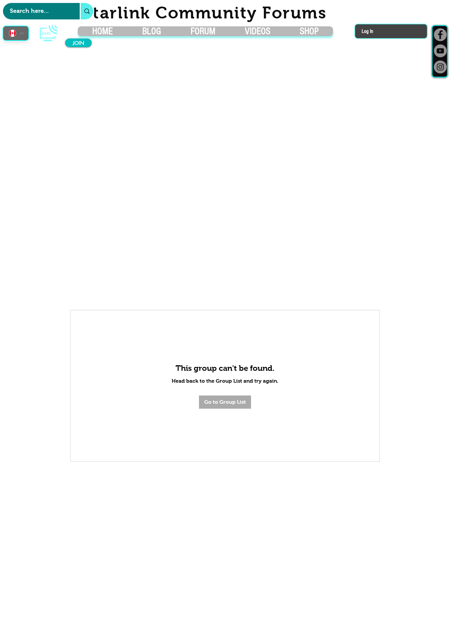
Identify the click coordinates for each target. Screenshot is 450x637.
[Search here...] (86, 11)
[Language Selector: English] (16, 33)
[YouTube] (440, 50)
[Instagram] (440, 67)
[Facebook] (440, 34)
